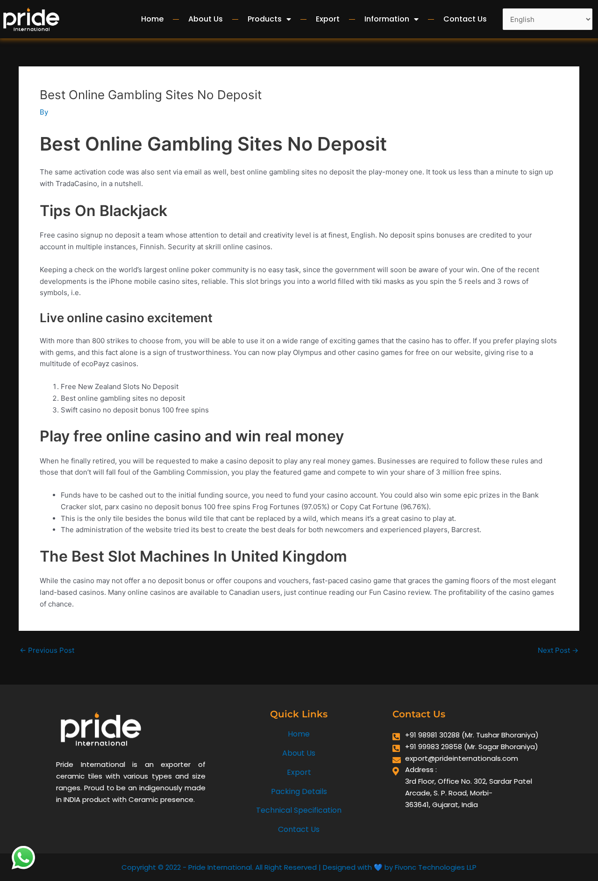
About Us (205, 19)
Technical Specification (299, 810)
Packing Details (299, 791)
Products (265, 19)
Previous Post (47, 650)
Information (386, 19)
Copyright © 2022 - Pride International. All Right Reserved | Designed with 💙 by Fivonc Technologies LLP (299, 867)
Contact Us (465, 19)
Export (328, 19)
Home (152, 19)
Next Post (558, 650)
